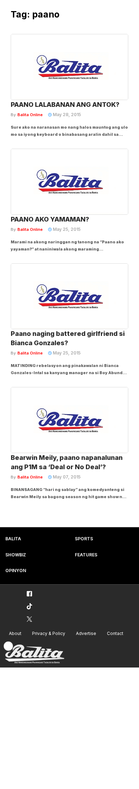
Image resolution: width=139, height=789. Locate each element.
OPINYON (15, 570)
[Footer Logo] (34, 652)
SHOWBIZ (15, 554)
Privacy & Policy (48, 633)
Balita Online (30, 114)
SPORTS (84, 538)
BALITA (13, 538)
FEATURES (86, 554)
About (15, 633)
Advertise (86, 633)
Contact (115, 633)
